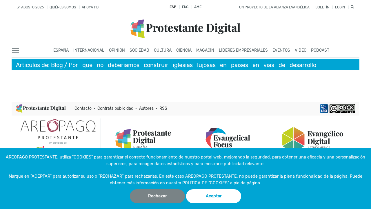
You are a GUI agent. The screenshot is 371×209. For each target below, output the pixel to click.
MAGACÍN (205, 50)
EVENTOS (281, 50)
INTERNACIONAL (88, 50)
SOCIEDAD (139, 50)
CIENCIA (184, 50)
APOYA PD (90, 7)
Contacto (83, 108)
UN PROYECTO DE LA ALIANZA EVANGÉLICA (274, 7)
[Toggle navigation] (17, 50)
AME (197, 7)
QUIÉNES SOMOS (63, 7)
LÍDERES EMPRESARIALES (243, 50)
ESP (173, 7)
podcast (320, 50)
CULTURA (163, 50)
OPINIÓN (117, 50)
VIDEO (300, 50)
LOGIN (340, 7)
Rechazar (157, 196)
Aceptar (214, 196)
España (61, 50)
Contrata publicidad (115, 108)
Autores (146, 108)
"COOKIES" (82, 157)
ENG (185, 7)
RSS (163, 108)
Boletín (322, 7)
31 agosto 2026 (30, 7)
